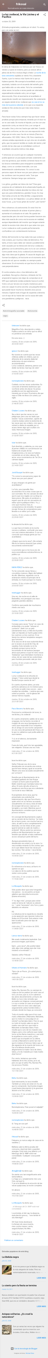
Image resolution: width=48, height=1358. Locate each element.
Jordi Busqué (17, 472)
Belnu (14, 1078)
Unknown (15, 325)
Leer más (41, 1278)
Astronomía (32, 311)
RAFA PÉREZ (17, 567)
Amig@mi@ (16, 1171)
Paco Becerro (17, 709)
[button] (44, 15)
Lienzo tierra (17, 936)
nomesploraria (18, 381)
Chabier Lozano (18, 411)
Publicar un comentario (13, 1240)
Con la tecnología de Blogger (25, 1348)
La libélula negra (10, 1257)
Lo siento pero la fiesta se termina (19, 1285)
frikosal (21, 4)
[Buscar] (44, 5)
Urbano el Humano (19, 968)
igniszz (14, 351)
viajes (5, 316)
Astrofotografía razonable (13, 311)
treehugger (16, 593)
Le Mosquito (17, 886)
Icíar (13, 443)
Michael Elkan (30, 1353)
